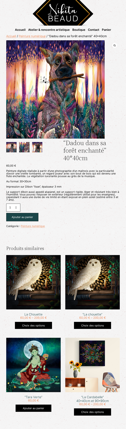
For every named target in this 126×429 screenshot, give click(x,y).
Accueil (11, 36)
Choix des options (33, 325)
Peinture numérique (32, 36)
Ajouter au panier (22, 217)
